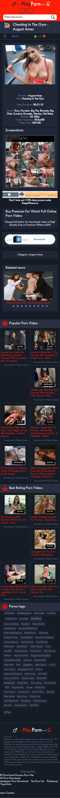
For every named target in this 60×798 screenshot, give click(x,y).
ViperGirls (5, 784)
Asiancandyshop (11, 624)
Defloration (9, 647)
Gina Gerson (49, 651)
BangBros (26, 624)
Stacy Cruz (22, 696)
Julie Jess (28, 660)
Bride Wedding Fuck (13, 633)
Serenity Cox (23, 692)
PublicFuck (39, 688)
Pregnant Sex (18, 688)
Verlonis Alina (21, 705)
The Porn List (37, 781)
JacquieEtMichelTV (12, 660)
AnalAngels (39, 613)
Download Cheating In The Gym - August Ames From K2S (42, 241)
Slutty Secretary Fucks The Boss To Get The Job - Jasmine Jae (44, 589)
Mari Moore (9, 669)
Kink (18, 665)
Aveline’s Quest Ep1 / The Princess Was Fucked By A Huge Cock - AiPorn (44, 355)
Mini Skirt (42, 674)
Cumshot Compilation (45, 637)
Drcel (48, 647)
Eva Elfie (8, 651)
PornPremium (50, 683)
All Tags (7, 712)
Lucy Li (52, 665)
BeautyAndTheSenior (28, 628)
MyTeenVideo (28, 678)
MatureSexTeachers (13, 674)
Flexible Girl (35, 651)
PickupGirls (9, 683)
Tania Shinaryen (11, 701)
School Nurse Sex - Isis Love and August (28, 303)
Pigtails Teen (22, 683)
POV (7, 688)
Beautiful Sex (10, 628)
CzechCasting (27, 642)
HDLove (7, 656)
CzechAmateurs (11, 642)
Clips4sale (43, 633)
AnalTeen (51, 613)
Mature (39, 669)
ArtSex (36, 618)
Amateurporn (24, 613)
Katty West (8, 665)
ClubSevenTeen (11, 637)
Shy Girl (50, 692)
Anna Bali (24, 619)
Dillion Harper (36, 647)
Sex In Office (38, 692)
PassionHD (41, 678)
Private (29, 688)
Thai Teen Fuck (39, 701)
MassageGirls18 (25, 669)
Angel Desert (11, 619)
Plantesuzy (52, 781)
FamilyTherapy (21, 651)
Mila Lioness (30, 674)
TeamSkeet (26, 701)
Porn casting (36, 683)
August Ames (36, 254)
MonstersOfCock (11, 678)
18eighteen (9, 613)
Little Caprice (41, 665)
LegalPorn (27, 665)
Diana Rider (22, 647)
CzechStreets (41, 642)
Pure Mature (9, 692)
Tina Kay (8, 705)
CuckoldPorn (27, 637)
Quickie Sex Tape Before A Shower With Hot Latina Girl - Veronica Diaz (44, 393)
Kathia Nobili (40, 660)
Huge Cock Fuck (21, 656)
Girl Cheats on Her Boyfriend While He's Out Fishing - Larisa (14, 520)
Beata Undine (39, 624)
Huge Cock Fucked (41, 656)
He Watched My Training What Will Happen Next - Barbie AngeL (14, 471)
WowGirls (34, 705)
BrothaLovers (30, 633)
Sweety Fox (35, 696)
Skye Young (9, 696)
